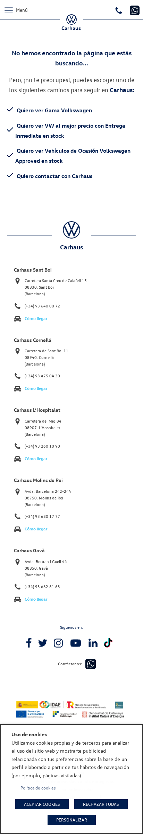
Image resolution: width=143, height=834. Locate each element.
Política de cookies (38, 788)
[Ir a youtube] (75, 643)
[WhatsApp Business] (90, 664)
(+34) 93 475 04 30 (42, 375)
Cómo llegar (36, 318)
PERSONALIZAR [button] (71, 820)
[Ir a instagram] (58, 643)
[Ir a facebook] (29, 643)
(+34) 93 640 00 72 (42, 305)
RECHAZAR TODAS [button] (101, 804)
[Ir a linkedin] (93, 643)
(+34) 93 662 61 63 (42, 586)
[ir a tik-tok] (108, 643)
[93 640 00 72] (120, 10)
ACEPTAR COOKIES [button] (42, 804)
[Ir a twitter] (42, 643)
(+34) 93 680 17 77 (42, 516)
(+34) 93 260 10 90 (42, 446)
